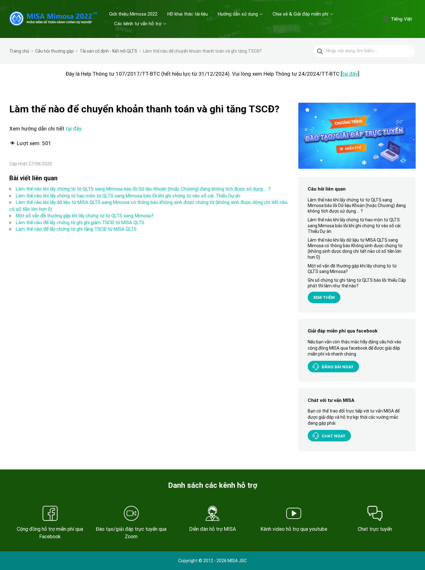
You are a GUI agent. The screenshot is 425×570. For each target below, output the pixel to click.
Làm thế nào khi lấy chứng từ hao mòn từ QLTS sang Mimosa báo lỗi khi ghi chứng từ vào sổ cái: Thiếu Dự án (128, 196)
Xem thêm (324, 297)
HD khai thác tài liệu (187, 14)
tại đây (350, 74)
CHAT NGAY (333, 435)
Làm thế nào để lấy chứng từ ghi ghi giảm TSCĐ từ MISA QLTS (80, 222)
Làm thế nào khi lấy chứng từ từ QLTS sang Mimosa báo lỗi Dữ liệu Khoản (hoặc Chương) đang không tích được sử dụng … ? (143, 189)
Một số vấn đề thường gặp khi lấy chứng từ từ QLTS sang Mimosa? (85, 216)
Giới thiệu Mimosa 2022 (133, 14)
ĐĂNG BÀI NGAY (337, 366)
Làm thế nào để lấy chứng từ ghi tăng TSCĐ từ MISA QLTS (76, 229)
